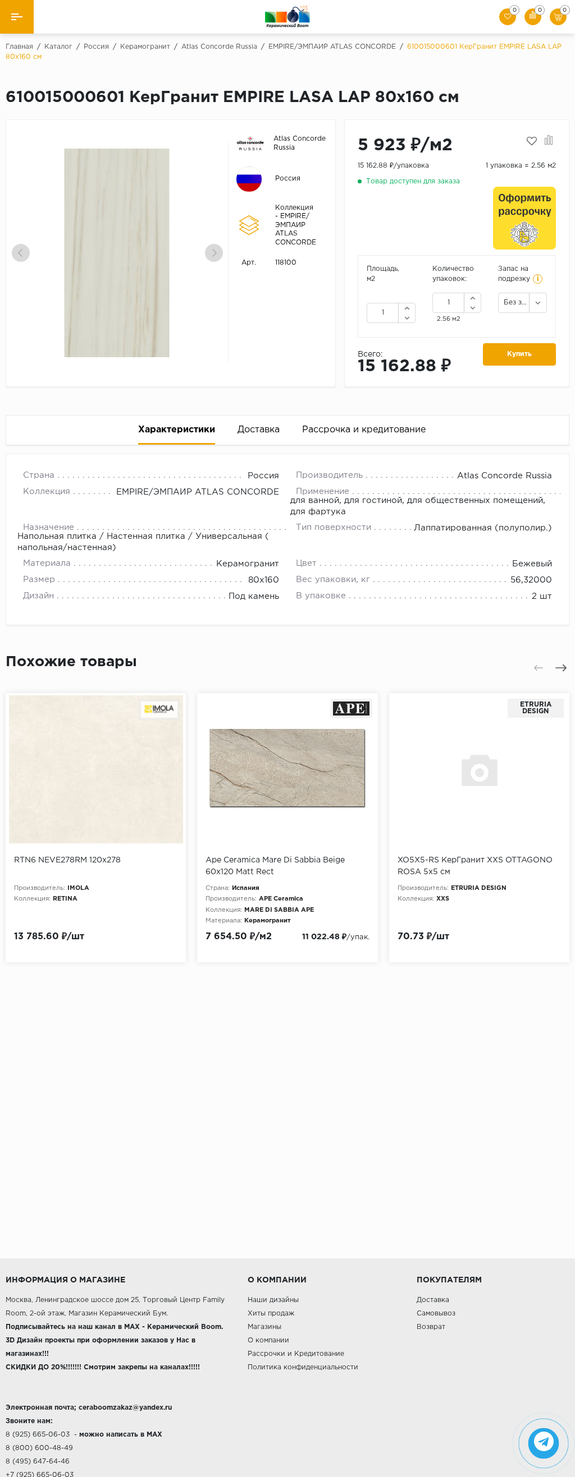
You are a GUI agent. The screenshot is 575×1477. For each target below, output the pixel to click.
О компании (268, 1340)
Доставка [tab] (259, 430)
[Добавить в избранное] (532, 141)
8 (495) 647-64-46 (38, 1461)
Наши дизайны (273, 1300)
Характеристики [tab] (176, 430)
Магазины (264, 1327)
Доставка (433, 1300)
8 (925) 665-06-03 (38, 1435)
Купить (519, 354)
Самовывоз (436, 1313)
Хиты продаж (271, 1313)
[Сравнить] (549, 141)
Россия (287, 179)
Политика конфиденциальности (303, 1367)
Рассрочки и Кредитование (296, 1354)
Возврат (431, 1327)
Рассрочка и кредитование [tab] (364, 430)
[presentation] (21, 253)
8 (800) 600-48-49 (39, 1448)
